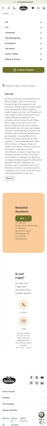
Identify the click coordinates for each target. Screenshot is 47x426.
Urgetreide (9, 94)
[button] (41, 22)
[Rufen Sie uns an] (14, 8)
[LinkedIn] (42, 383)
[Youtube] (42, 377)
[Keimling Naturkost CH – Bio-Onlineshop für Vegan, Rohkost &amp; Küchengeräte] (23, 8)
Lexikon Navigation (25, 70)
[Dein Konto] (38, 8)
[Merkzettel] (32, 8)
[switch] (41, 422)
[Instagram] (37, 383)
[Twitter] (37, 377)
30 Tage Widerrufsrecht (25, 2)
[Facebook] (31, 377)
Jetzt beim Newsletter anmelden (26, 218)
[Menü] (3, 8)
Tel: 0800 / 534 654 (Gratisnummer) (23, 338)
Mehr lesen (9, 178)
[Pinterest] (31, 383)
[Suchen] (8, 8)
